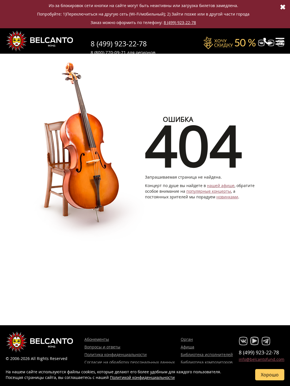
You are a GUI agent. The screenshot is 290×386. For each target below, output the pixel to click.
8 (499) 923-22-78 (180, 22)
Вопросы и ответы (102, 347)
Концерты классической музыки (40, 41)
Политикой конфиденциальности (142, 377)
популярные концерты (208, 191)
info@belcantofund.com (261, 359)
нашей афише (220, 185)
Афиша (187, 347)
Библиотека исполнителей (207, 354)
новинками (227, 196)
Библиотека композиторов (207, 362)
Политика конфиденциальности (115, 354)
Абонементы (96, 339)
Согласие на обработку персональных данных (129, 362)
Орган (187, 339)
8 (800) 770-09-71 (108, 52)
